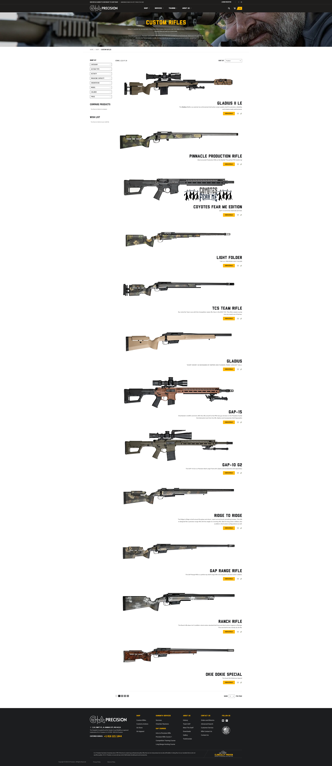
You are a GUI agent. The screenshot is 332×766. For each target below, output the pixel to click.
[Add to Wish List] (238, 114)
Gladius (234, 361)
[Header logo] (103, 8)
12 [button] (230, 696)
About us (186, 8)
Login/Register (226, 2)
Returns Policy (111, 762)
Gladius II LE (229, 103)
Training (172, 8)
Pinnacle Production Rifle (215, 156)
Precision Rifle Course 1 (164, 737)
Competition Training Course (165, 740)
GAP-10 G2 (232, 465)
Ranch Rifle (230, 622)
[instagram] (241, 2)
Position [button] (228, 60)
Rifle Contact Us (206, 731)
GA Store (139, 728)
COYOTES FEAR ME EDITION (217, 207)
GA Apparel (140, 731)
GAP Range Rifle (226, 571)
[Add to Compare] (241, 114)
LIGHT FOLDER (229, 258)
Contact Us (205, 735)
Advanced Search (207, 724)
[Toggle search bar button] (229, 8)
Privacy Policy (97, 762)
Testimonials (187, 739)
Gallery (185, 735)
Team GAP (186, 724)
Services (158, 8)
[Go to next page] (128, 696)
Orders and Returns (207, 720)
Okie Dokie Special (224, 674)
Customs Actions (142, 724)
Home (91, 50)
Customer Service (207, 728)
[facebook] (238, 2)
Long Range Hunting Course (165, 744)
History (185, 720)
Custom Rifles (141, 720)
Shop (146, 8)
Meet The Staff (188, 728)
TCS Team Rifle (227, 308)
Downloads (187, 731)
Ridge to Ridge (228, 516)
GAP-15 (235, 412)
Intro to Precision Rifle (163, 733)
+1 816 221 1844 (113, 736)
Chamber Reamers (162, 724)
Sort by (221, 61)
